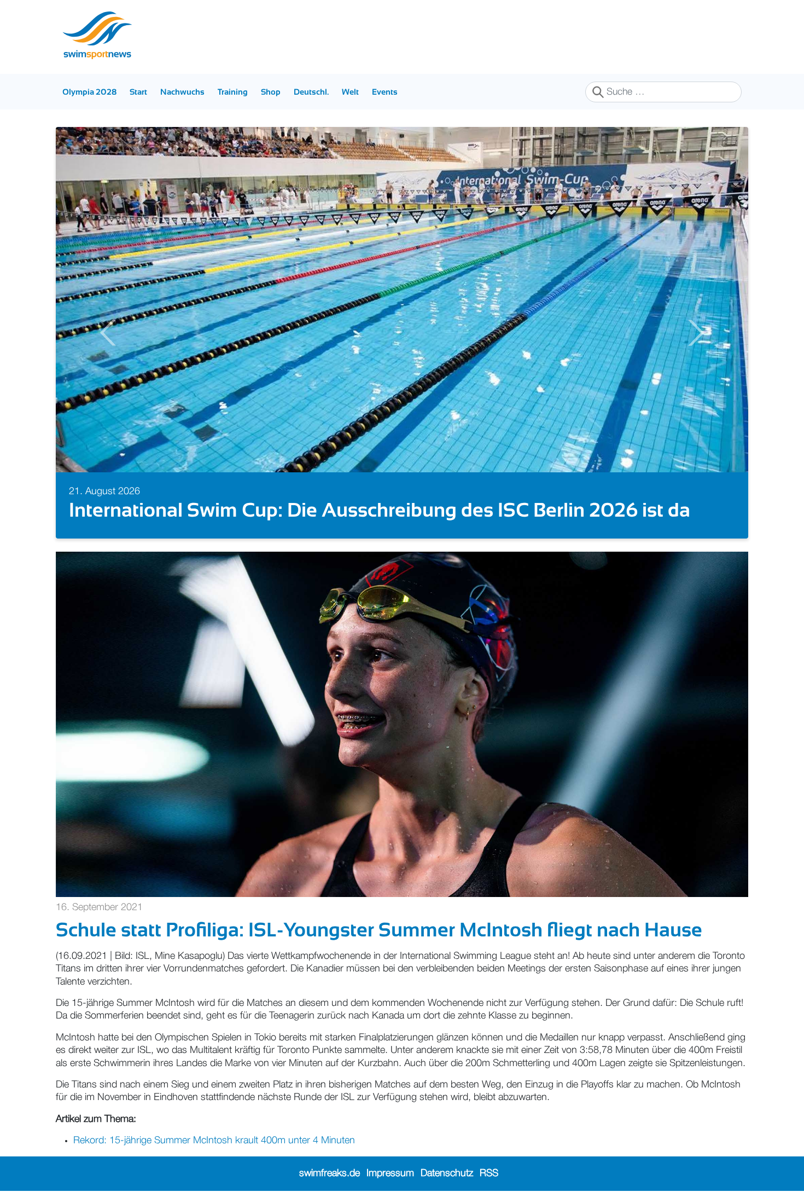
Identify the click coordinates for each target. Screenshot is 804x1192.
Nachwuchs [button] (182, 91)
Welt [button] (350, 91)
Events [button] (385, 91)
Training (233, 91)
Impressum (390, 1173)
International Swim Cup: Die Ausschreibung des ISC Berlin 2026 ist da (379, 510)
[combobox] (663, 92)
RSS (489, 1173)
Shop (271, 91)
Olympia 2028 (89, 91)
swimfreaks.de (329, 1173)
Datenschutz (447, 1173)
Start (138, 91)
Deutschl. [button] (311, 91)
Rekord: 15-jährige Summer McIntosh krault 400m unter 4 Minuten (214, 1140)
